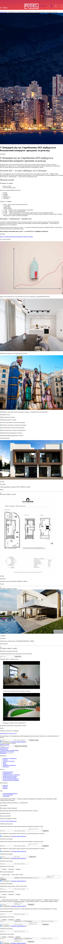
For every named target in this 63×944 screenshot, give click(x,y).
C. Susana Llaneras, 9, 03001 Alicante (9, 750)
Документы (7, 236)
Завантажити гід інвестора (7, 751)
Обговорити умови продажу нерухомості (31, 900)
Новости (25, 236)
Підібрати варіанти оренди (51, 900)
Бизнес (2, 236)
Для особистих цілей (17, 874)
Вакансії (5, 788)
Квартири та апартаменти (10, 758)
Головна (2, 12)
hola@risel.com (4, 733)
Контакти (5, 785)
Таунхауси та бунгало (8, 761)
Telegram (18, 869)
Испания (12, 236)
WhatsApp (11, 869)
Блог (6, 12)
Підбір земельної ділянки (9, 777)
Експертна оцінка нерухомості (11, 780)
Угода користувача (8, 794)
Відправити (45, 830)
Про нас (5, 786)
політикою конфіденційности (18, 741)
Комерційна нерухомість (9, 765)
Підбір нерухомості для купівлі (10, 900)
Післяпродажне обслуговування (11, 774)
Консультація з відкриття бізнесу (49, 901)
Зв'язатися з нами (34, 740)
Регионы (30, 236)
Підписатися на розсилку (21, 746)
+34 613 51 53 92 (41, 6)
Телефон (4, 869)
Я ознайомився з (14, 741)
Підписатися (18, 656)
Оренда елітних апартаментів (11, 778)
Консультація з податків (32, 901)
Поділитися (3, 753)
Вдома (4, 764)
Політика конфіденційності (10, 793)
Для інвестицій (6, 874)
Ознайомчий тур (7, 773)
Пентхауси (6, 766)
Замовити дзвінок (4, 744)
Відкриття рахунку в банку (10, 776)
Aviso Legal (6, 796)
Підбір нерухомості (8, 772)
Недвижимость (19, 236)
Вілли (4, 762)
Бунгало (5, 759)
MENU (5, 8)
